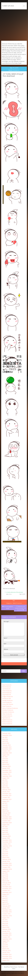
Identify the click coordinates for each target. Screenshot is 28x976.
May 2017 (5, 900)
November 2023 (7, 749)
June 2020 (5, 828)
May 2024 (5, 739)
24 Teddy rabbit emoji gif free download (13, 75)
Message (6, 621)
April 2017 (5, 902)
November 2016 (7, 912)
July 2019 (4, 850)
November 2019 (7, 842)
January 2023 (6, 768)
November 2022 (7, 772)
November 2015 (7, 935)
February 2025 (6, 733)
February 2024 (6, 745)
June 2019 (5, 852)
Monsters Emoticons (8, 712)
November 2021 (7, 795)
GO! (23, 671)
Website (6, 649)
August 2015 (5, 941)
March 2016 (5, 927)
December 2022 (6, 770)
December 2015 (6, 933)
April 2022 (5, 786)
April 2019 (5, 856)
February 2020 (6, 836)
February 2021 (6, 813)
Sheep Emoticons (7, 724)
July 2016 (4, 919)
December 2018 (6, 863)
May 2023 (5, 760)
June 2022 (5, 782)
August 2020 (5, 824)
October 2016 (6, 914)
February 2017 (6, 906)
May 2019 (5, 854)
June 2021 (5, 805)
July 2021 (4, 803)
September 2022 (7, 776)
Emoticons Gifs (6, 698)
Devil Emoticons (6, 693)
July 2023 (4, 757)
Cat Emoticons (6, 689)
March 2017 (5, 904)
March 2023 (5, 764)
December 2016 (6, 910)
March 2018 (5, 881)
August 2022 (5, 778)
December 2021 (6, 793)
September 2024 (7, 735)
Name (5, 638)
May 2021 (5, 807)
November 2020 (7, 819)
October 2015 (6, 937)
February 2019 (6, 859)
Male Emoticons (6, 706)
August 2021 (5, 801)
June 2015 (5, 945)
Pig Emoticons (6, 718)
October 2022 (6, 774)
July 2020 (4, 826)
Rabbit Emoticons (14, 70)
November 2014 (7, 956)
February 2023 (6, 766)
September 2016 (7, 916)
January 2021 (6, 815)
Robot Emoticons (7, 722)
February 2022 (6, 790)
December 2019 (6, 840)
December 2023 (6, 747)
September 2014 (7, 958)
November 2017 (7, 888)
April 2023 (5, 762)
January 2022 (6, 792)
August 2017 (5, 894)
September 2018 (7, 869)
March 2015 (5, 949)
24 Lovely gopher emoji (8, 607)
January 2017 (6, 908)
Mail (5, 643)
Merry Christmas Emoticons (10, 708)
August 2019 (5, 848)
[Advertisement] (14, 25)
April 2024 (5, 741)
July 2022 (4, 780)
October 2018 (6, 867)
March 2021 (5, 811)
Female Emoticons (7, 700)
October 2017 (6, 890)
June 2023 (5, 759)
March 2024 (5, 743)
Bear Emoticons (6, 685)
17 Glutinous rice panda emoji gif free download (20, 608)
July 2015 (4, 943)
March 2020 (5, 834)
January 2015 (6, 952)
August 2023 (5, 755)
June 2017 (5, 898)
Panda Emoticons (7, 716)
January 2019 (6, 861)
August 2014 (5, 960)
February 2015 (6, 950)
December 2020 (6, 817)
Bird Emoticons (6, 687)
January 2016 (6, 931)
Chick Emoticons (7, 691)
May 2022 (5, 784)
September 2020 (7, 823)
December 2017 (6, 887)
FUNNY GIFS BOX (8, 6)
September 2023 (7, 753)
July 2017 (4, 896)
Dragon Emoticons (7, 696)
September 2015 (7, 939)
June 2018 (5, 875)
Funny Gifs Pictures (7, 704)
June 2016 (5, 921)
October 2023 (6, 751)
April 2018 (5, 879)
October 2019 (6, 844)
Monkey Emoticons (7, 710)
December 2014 (6, 954)
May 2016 (5, 923)
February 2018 (6, 883)
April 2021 (5, 809)
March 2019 (5, 857)
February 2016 (6, 929)
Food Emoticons (7, 702)
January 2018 (6, 885)
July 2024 (4, 737)
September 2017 (7, 892)
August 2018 (5, 871)
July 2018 (4, 873)
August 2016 (5, 918)
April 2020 (5, 832)
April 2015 (5, 947)
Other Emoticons (7, 714)
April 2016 (5, 925)
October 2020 (6, 821)
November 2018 (7, 865)
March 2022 (5, 788)
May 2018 (5, 877)
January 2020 (6, 838)
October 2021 (6, 797)
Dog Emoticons (6, 694)
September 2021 (7, 799)
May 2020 (5, 830)
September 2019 (7, 846)
